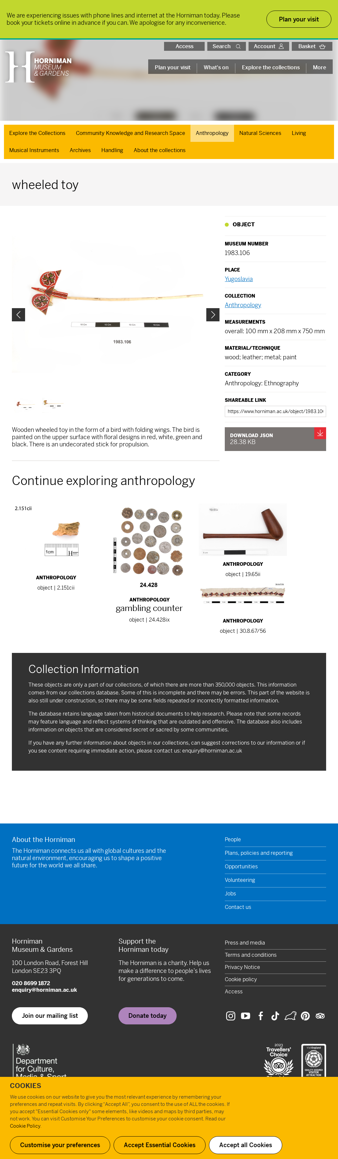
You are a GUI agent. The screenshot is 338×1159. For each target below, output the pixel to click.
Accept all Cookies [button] (245, 1145)
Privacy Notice (242, 967)
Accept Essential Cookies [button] (159, 1145)
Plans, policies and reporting (259, 853)
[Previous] (18, 314)
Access (184, 46)
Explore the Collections (37, 133)
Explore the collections (271, 67)
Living (299, 133)
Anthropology (212, 133)
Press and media (245, 942)
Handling (112, 150)
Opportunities (241, 866)
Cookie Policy (25, 1126)
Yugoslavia (239, 279)
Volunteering (240, 880)
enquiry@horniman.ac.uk (212, 750)
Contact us (238, 907)
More (319, 67)
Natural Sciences (260, 133)
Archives (80, 150)
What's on (216, 67)
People (233, 839)
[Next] (213, 314)
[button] (239, 46)
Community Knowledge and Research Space (130, 133)
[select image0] (26, 405)
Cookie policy (241, 979)
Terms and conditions (251, 954)
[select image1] (53, 405)
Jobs (230, 893)
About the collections (160, 150)
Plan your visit (172, 67)
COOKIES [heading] (25, 1086)
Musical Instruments (34, 150)
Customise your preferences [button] (60, 1145)
